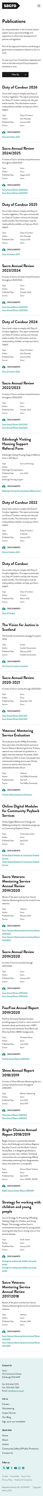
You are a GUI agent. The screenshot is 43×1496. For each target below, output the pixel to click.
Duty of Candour (8, 613)
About (5, 1440)
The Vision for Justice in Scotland (15, 666)
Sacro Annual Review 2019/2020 (14, 993)
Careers (5, 1404)
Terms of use (25, 1476)
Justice (5, 1444)
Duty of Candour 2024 (11, 371)
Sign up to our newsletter (13, 1421)
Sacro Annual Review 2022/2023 (14, 424)
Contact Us (7, 1453)
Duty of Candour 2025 (11, 254)
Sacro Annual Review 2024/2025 (15, 189)
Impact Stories (9, 1413)
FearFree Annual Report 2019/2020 (16, 1058)
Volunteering (8, 1408)
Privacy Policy (7, 1479)
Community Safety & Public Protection (20, 1448)
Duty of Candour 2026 (11, 136)
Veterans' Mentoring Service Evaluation (17, 794)
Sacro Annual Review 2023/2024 (15, 307)
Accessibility (14, 1476)
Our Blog (6, 1417)
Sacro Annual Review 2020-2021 (14, 715)
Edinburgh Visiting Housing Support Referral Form (21, 490)
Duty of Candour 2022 (11, 552)
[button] (38, 6)
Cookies (5, 1476)
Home (5, 1435)
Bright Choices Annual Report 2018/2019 (18, 1190)
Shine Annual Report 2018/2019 (14, 1115)
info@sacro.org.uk (16, 1390)
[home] (11, 6)
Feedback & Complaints (23, 1479)
